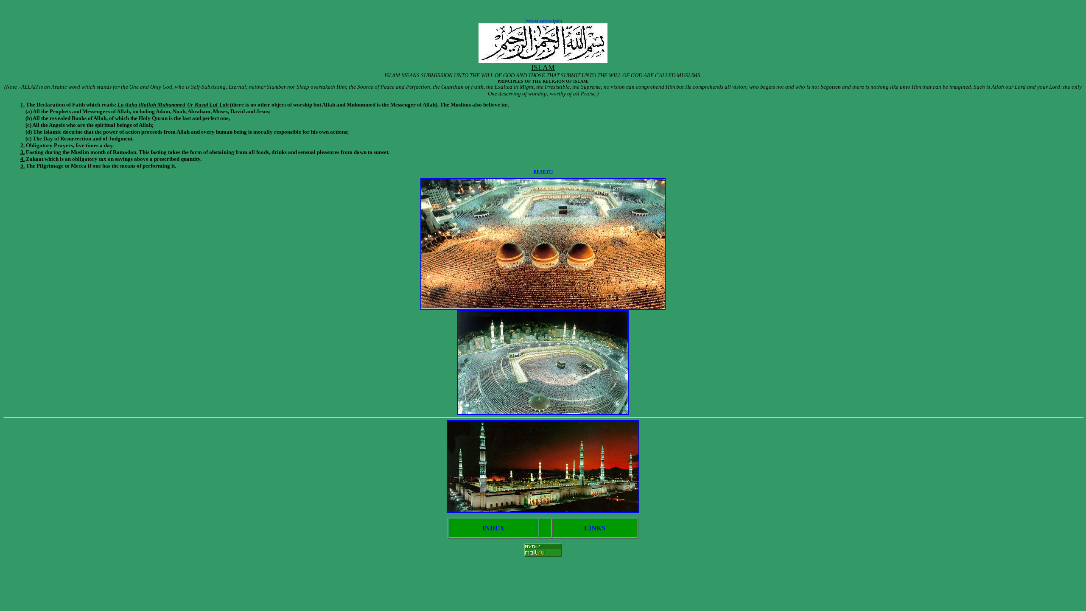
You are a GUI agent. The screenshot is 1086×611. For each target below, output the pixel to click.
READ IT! (543, 171)
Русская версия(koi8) (543, 21)
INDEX (493, 528)
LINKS (594, 528)
